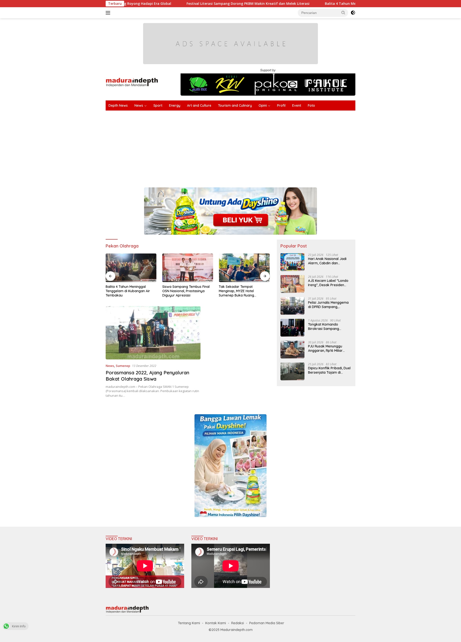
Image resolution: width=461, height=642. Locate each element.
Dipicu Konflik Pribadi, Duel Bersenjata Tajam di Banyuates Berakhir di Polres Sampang (329, 370)
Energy (174, 105)
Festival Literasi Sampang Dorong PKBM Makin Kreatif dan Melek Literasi (219, 3)
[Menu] (109, 13)
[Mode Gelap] (353, 13)
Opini (263, 105)
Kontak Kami (215, 623)
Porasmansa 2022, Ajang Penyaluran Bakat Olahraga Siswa (147, 376)
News (138, 105)
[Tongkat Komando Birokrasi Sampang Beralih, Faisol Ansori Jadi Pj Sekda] (292, 328)
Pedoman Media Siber (266, 623)
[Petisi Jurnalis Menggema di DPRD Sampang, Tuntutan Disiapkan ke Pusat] (292, 306)
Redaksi (237, 623)
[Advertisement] (250, 146)
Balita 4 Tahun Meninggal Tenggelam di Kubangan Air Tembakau (351, 3)
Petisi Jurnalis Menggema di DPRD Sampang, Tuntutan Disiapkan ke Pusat (328, 304)
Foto (311, 105)
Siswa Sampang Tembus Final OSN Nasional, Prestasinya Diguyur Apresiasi (186, 290)
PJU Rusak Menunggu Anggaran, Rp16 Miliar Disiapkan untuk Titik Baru (329, 348)
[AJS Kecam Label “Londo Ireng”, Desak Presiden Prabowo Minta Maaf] (292, 284)
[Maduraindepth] (132, 82)
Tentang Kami (189, 623)
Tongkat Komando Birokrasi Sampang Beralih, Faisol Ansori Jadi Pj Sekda (328, 326)
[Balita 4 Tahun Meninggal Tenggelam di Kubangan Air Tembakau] (131, 267)
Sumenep (123, 366)
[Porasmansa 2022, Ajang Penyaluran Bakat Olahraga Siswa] (153, 332)
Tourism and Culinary (235, 105)
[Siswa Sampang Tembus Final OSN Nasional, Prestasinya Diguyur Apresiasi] (187, 267)
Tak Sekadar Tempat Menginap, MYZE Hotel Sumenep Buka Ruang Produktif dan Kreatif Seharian (243, 291)
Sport (157, 105)
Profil (281, 105)
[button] (343, 12)
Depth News (118, 105)
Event (296, 105)
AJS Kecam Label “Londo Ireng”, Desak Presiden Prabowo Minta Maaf (328, 282)
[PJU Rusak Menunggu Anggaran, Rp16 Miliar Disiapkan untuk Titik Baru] (292, 349)
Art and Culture (199, 105)
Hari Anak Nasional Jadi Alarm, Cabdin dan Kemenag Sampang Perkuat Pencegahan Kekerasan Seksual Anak (328, 260)
